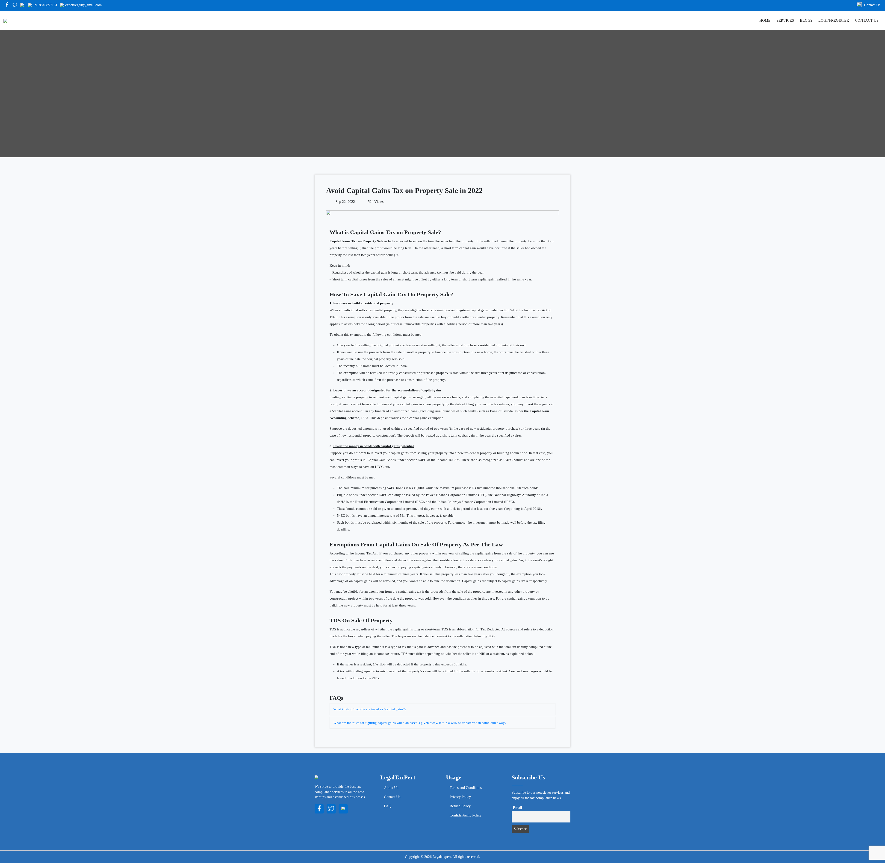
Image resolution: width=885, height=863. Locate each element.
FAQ (387, 806)
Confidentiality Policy (465, 815)
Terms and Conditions (466, 788)
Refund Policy (460, 806)
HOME (764, 20)
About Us (391, 788)
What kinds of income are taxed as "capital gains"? (369, 709)
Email (517, 808)
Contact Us (872, 5)
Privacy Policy (460, 797)
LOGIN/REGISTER (833, 20)
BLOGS (806, 20)
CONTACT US (867, 20)
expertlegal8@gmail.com (83, 5)
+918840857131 (45, 5)
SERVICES (785, 20)
